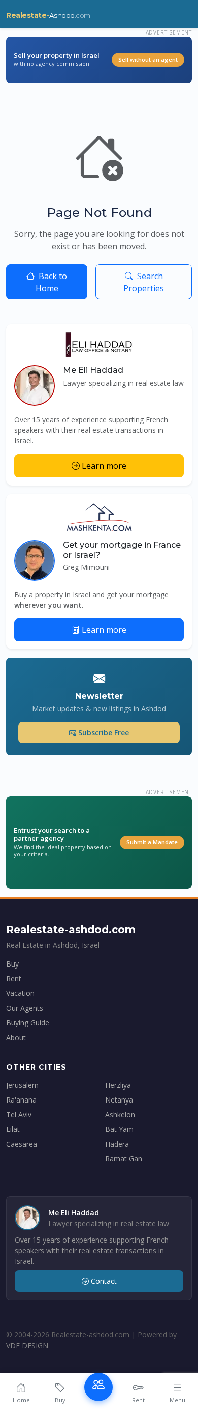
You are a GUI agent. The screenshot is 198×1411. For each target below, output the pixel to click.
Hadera (117, 1144)
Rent (13, 978)
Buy (12, 964)
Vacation (20, 993)
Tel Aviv (18, 1114)
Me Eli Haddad (93, 370)
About (16, 1037)
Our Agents (24, 1008)
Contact (104, 1281)
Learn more (104, 465)
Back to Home (52, 282)
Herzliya (118, 1085)
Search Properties (143, 282)
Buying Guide (27, 1022)
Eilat (13, 1129)
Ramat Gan (123, 1158)
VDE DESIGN (27, 1345)
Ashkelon (120, 1114)
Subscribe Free (103, 732)
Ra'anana (21, 1100)
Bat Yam (119, 1129)
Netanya (119, 1100)
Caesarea (21, 1144)
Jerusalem (22, 1085)
